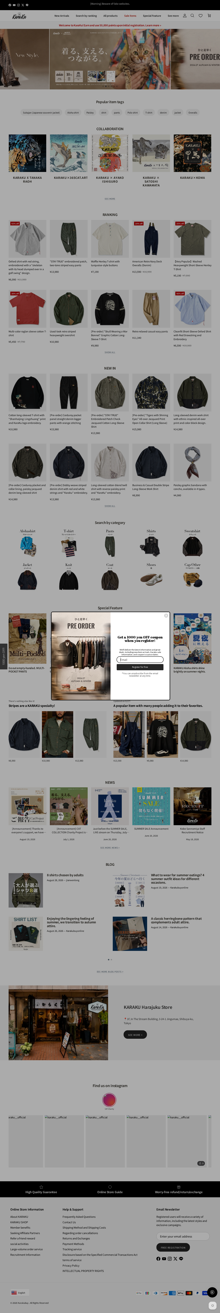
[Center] (166, 616)
